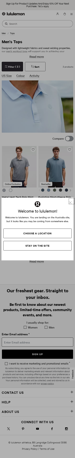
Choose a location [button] (37, 233)
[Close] (71, 201)
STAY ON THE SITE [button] (37, 245)
